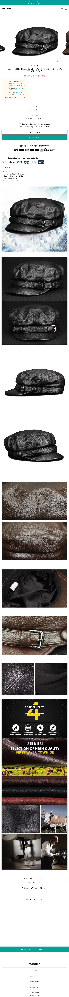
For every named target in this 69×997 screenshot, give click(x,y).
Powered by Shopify (34, 995)
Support (34, 976)
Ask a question (34, 882)
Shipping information (34, 878)
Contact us (34, 987)
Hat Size (35, 115)
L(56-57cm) (28, 118)
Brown (38, 110)
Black (30, 110)
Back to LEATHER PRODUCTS (36, 949)
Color (34, 106)
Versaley (34, 970)
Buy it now (34, 137)
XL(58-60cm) (40, 118)
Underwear (34, 981)
